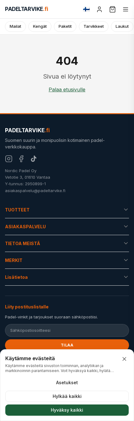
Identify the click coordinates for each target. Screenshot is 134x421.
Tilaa (67, 345)
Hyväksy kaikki (67, 410)
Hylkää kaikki (67, 396)
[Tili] (99, 9)
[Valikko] (125, 9)
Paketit (65, 26)
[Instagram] (8, 158)
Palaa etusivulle (67, 89)
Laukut (122, 26)
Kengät (40, 26)
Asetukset (67, 382)
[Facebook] (21, 158)
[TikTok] (33, 158)
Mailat (15, 26)
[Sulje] (124, 359)
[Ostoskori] (112, 9)
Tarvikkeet (94, 26)
